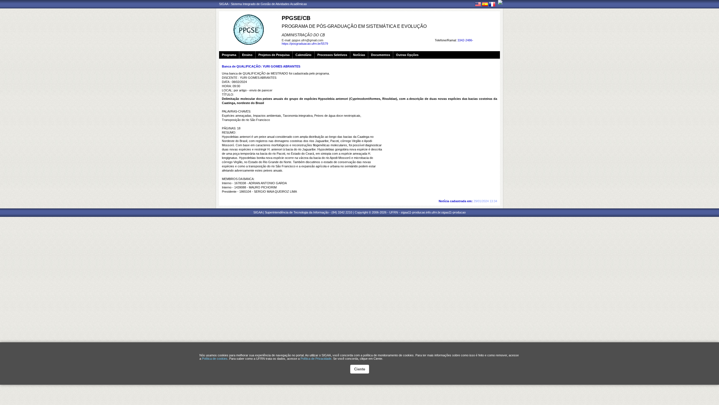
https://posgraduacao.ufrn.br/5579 (305, 43)
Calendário (303, 55)
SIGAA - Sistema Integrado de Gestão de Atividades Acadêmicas (263, 4)
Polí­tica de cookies (214, 358)
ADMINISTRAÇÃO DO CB (303, 35)
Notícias (359, 55)
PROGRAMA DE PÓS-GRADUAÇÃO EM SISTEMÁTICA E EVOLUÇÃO (354, 26)
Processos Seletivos (332, 55)
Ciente (359, 369)
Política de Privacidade (316, 358)
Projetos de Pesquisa (274, 55)
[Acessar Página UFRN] (500, 2)
